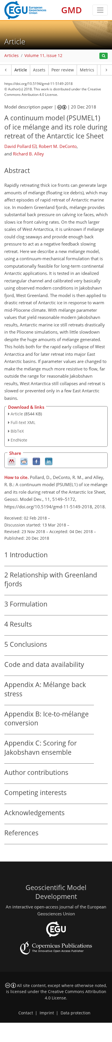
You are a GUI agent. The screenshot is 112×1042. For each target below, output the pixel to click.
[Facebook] (36, 461)
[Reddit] (24, 461)
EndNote (19, 440)
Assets (39, 70)
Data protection (75, 1013)
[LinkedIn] (49, 461)
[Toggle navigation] (100, 10)
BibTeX (17, 431)
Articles (11, 55)
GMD (71, 10)
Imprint (47, 1013)
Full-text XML (23, 422)
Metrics (87, 70)
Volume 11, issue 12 (43, 55)
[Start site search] (103, 56)
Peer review (62, 70)
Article (20, 70)
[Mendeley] (12, 461)
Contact (25, 1013)
